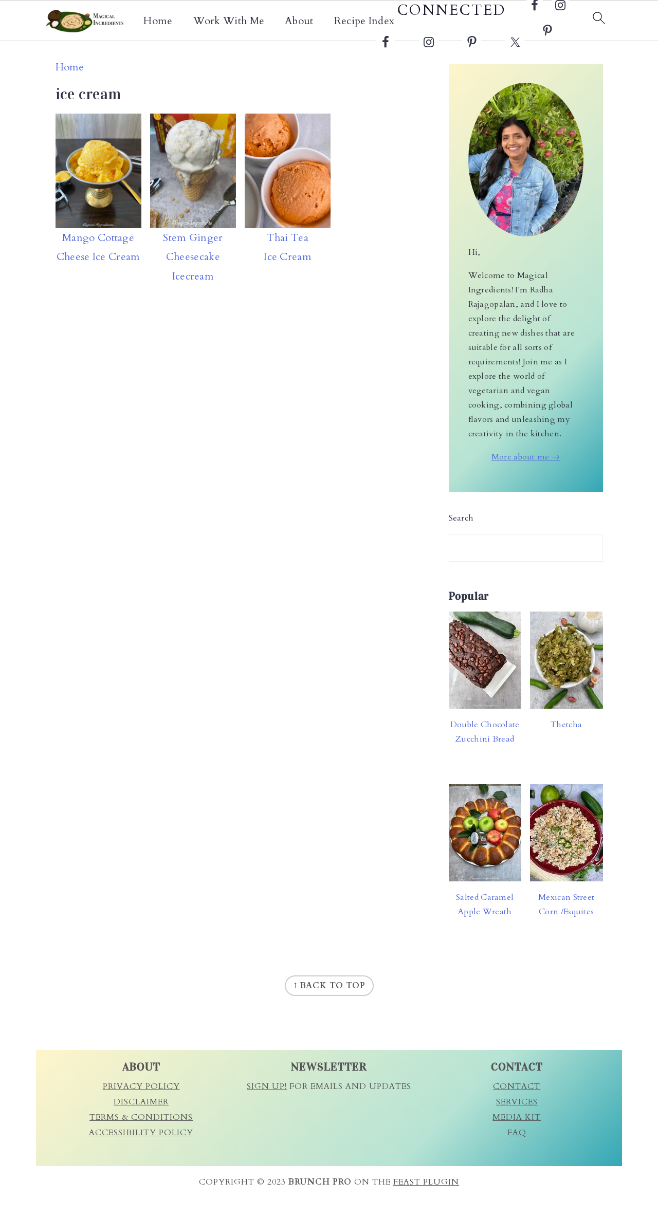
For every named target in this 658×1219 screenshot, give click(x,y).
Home (157, 21)
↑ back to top (329, 985)
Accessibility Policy (141, 1132)
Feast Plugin (426, 1182)
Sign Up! (267, 1086)
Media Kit (516, 1117)
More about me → (525, 457)
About (299, 21)
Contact (516, 1086)
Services (517, 1101)
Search (461, 518)
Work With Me (229, 21)
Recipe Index (364, 21)
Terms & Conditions (141, 1117)
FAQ (516, 1132)
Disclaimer (141, 1101)
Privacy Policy (141, 1086)
